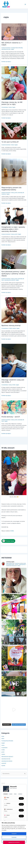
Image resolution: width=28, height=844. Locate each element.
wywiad (3, 765)
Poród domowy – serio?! (10, 417)
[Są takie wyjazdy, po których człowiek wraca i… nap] (13, 683)
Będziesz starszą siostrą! (10, 325)
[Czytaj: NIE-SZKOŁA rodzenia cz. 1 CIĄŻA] (13, 31)
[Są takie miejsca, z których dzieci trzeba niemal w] (13, 632)
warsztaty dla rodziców (9, 280)
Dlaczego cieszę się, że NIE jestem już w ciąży (11, 103)
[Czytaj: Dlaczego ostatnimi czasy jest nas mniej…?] (13, 360)
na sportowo (4, 747)
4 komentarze (4, 328)
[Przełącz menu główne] (25, 4)
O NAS (10, 328)
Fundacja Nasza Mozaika (17, 47)
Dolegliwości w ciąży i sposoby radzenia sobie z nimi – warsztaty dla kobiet (13, 229)
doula (2, 736)
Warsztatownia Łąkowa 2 (7, 756)
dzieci (2, 738)
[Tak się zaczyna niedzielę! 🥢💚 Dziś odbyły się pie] (13, 606)
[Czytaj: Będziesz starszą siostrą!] (13, 310)
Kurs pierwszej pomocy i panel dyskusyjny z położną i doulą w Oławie (13, 274)
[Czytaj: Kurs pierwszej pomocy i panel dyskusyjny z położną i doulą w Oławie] (13, 259)
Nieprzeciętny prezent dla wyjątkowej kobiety (11, 189)
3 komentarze (4, 107)
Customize (14, 837)
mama (10, 107)
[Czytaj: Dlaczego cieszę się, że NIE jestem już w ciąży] (13, 82)
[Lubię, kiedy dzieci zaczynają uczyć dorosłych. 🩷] (13, 709)
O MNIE (12, 530)
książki (3, 743)
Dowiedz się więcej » (6, 61)
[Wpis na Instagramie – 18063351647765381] (13, 658)
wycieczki (3, 763)
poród (15, 192)
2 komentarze (4, 384)
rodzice (14, 328)
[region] (14, 832)
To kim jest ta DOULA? (10, 142)
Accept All (14, 833)
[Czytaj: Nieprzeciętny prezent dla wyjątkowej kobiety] (13, 171)
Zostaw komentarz (5, 47)
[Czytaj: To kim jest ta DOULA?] (13, 131)
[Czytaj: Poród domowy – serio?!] (13, 407)
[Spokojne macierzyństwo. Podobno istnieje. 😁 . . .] (13, 580)
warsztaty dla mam (5, 49)
